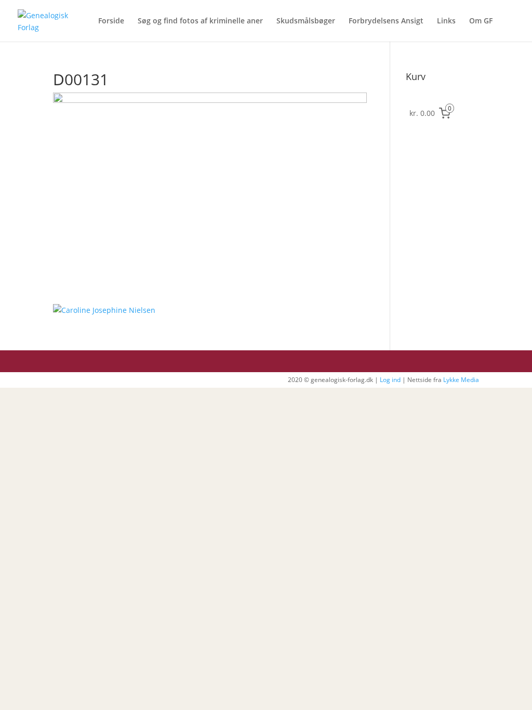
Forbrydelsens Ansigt (386, 21)
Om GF (481, 21)
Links (446, 21)
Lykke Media (461, 379)
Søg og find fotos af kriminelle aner (200, 21)
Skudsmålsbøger (305, 21)
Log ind (390, 379)
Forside (111, 21)
